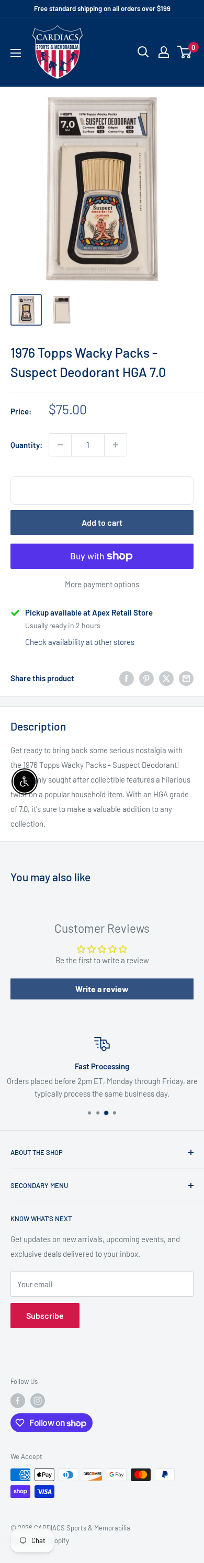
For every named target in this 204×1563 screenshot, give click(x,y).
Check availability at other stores (79, 642)
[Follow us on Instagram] (37, 1400)
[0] (184, 52)
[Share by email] (186, 678)
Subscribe (45, 1315)
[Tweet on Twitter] (166, 678)
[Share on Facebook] (126, 678)
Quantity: (26, 445)
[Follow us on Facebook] (17, 1400)
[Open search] (143, 52)
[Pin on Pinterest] (146, 678)
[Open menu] (15, 53)
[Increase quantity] (116, 445)
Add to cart (102, 522)
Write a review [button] (102, 989)
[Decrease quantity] (60, 445)
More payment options (102, 584)
